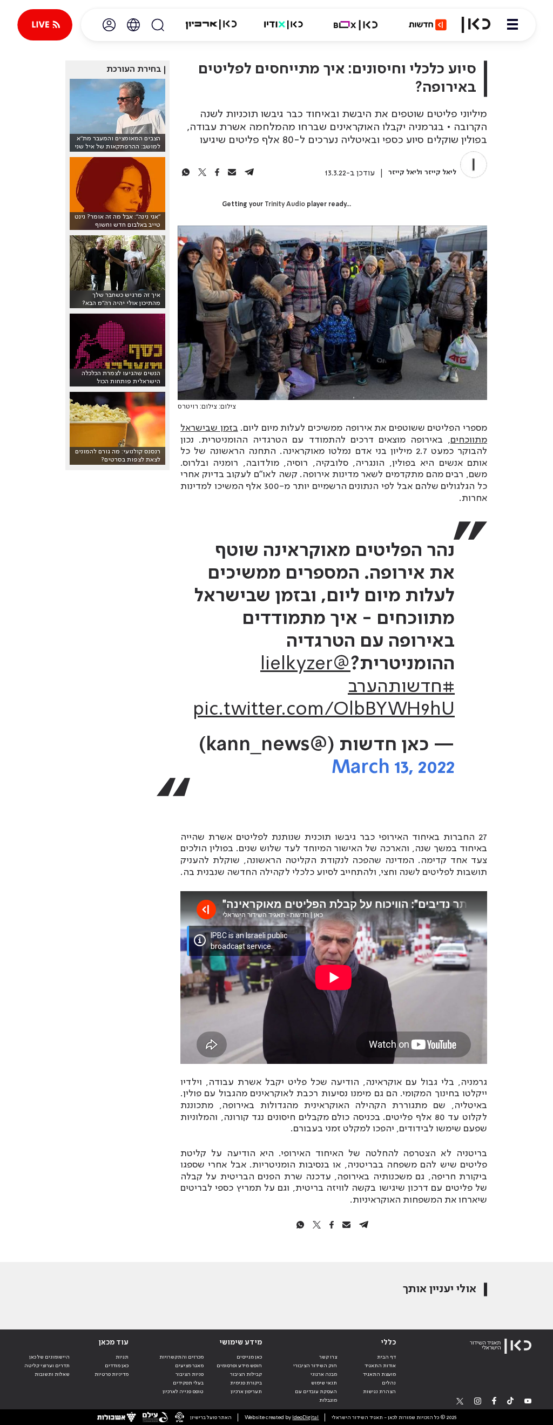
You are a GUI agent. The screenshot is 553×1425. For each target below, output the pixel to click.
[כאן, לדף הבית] (476, 25)
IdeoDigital (305, 1417)
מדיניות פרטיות (112, 1374)
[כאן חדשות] (427, 25)
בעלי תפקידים (188, 1383)
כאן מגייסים (249, 1357)
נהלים (389, 1383)
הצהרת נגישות (379, 1391)
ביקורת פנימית (246, 1383)
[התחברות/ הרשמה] (109, 25)
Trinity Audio (285, 204)
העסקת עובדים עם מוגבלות (316, 1396)
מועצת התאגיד (379, 1374)
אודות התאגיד (380, 1365)
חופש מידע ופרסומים (239, 1365)
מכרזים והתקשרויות (181, 1357)
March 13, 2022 (393, 767)
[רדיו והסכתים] (283, 25)
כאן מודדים (117, 1365)
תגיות (122, 1357)
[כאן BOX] (356, 25)
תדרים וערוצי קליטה (47, 1365)
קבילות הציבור (246, 1374)
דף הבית (386, 1357)
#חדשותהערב (401, 687)
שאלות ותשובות (52, 1374)
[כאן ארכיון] (211, 25)
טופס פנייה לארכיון (183, 1391)
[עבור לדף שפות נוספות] (133, 25)
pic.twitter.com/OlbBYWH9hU (324, 710)
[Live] (44, 25)
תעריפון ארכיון (246, 1391)
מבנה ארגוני (324, 1374)
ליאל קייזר (440, 172)
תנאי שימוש (324, 1383)
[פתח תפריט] (512, 25)
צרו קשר (328, 1357)
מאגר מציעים (189, 1365)
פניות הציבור (190, 1374)
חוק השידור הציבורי (315, 1365)
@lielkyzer (305, 664)
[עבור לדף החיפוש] (157, 25)
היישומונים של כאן (49, 1357)
